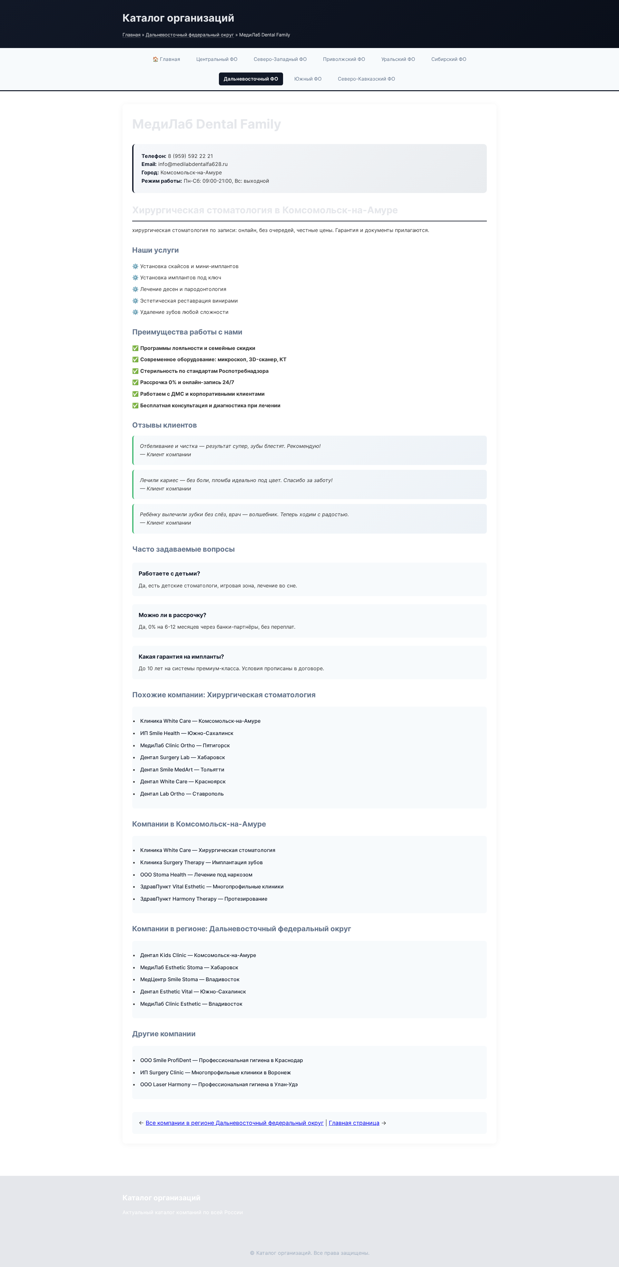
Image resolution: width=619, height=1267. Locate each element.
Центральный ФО (217, 59)
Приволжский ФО (344, 59)
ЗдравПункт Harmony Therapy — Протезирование (203, 898)
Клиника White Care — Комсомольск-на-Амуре (200, 721)
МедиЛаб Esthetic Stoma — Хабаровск (189, 967)
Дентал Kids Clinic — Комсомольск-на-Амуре (198, 955)
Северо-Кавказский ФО (366, 79)
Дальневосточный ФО (251, 79)
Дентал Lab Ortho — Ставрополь (182, 793)
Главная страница (354, 1122)
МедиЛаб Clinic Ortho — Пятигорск (185, 745)
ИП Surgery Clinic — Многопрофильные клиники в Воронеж (215, 1072)
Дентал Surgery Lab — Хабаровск (182, 757)
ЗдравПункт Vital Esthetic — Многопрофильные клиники (212, 886)
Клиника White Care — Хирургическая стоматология (207, 850)
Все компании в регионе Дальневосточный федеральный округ (235, 1122)
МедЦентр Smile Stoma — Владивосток (190, 979)
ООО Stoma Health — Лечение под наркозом (196, 874)
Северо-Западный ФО (280, 59)
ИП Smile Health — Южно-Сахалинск (186, 733)
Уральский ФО (398, 59)
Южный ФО (308, 79)
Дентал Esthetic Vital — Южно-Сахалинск (193, 991)
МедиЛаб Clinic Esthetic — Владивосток (191, 1004)
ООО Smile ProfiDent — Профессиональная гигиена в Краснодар (221, 1060)
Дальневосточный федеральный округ (190, 34)
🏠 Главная (166, 59)
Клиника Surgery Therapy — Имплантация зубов (201, 862)
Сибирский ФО (449, 59)
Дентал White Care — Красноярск (183, 781)
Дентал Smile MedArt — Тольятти (182, 769)
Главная (132, 34)
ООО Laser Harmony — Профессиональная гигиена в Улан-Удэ (219, 1084)
